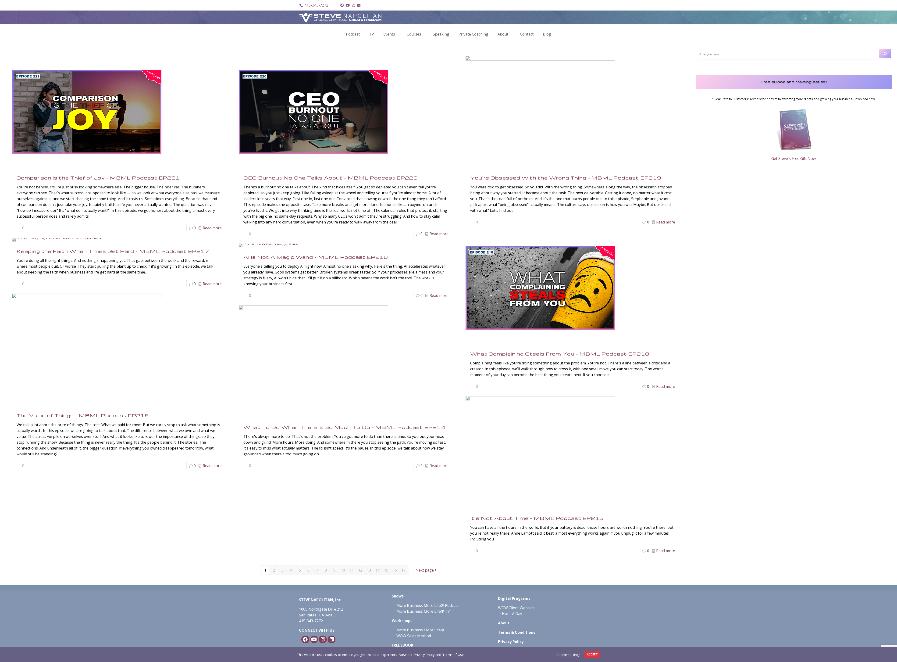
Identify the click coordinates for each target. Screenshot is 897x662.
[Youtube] (347, 5)
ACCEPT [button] (592, 654)
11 (351, 570)
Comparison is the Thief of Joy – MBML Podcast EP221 (98, 178)
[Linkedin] (359, 5)
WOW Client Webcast (516, 607)
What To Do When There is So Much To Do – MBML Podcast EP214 (344, 427)
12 (360, 570)
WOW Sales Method (413, 635)
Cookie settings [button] (568, 654)
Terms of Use (453, 654)
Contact (527, 34)
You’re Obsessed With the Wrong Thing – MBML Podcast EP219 (565, 178)
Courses (414, 34)
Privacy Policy (424, 654)
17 (403, 570)
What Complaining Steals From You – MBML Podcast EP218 (559, 354)
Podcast (353, 34)
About (503, 34)
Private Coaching (473, 34)
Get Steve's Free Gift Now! (793, 158)
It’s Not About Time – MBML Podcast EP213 (537, 518)
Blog (547, 34)
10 (343, 570)
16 (395, 570)
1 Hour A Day (510, 613)
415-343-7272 (311, 620)
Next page (425, 570)
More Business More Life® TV (422, 611)
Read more (212, 227)
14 (377, 570)
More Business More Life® (420, 630)
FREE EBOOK (402, 645)
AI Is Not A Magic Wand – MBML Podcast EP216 (315, 257)
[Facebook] (342, 5)
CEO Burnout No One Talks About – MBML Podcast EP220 (330, 178)
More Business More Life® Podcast (427, 605)
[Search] (885, 53)
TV (371, 34)
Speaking (441, 34)
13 (369, 570)
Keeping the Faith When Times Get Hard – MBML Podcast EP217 (113, 251)
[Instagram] (353, 5)
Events (389, 34)
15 (386, 570)
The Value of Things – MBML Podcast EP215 (83, 415)
